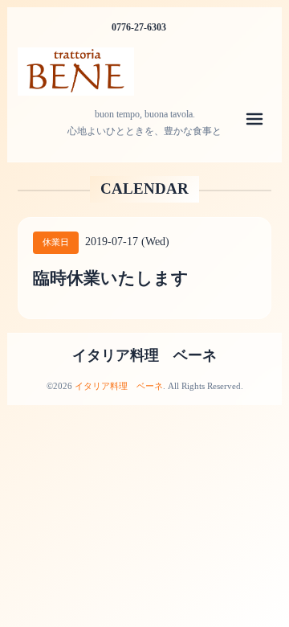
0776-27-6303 (139, 27)
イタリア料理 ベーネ (144, 355)
